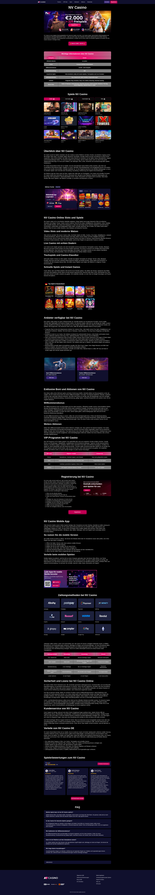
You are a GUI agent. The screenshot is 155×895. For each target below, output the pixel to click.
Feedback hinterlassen (103, 763)
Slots (102, 98)
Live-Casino (68, 98)
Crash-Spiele (85, 98)
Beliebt (51, 98)
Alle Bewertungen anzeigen (77, 798)
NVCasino (98, 883)
